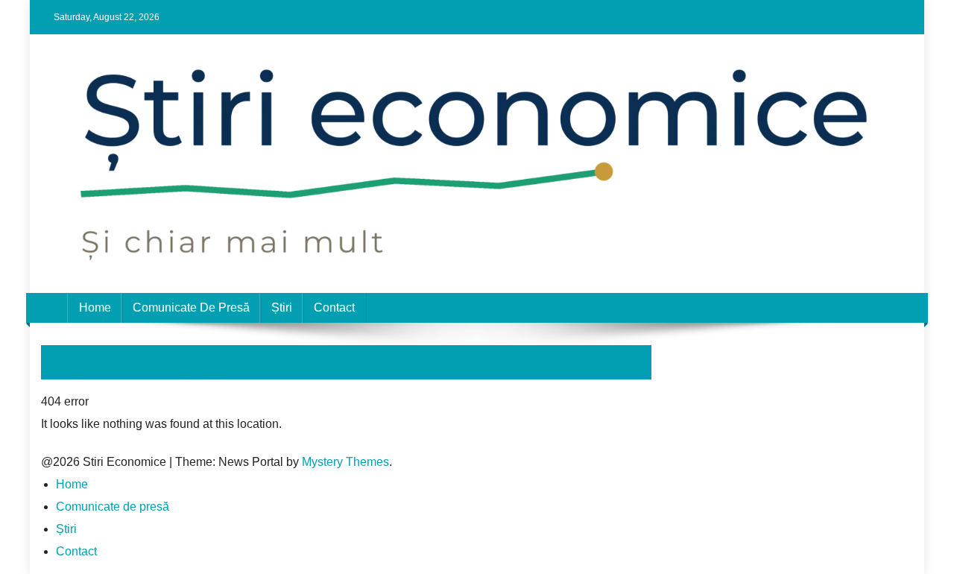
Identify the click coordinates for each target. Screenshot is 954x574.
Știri (281, 307)
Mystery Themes (345, 461)
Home (95, 307)
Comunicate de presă (191, 307)
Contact (334, 307)
